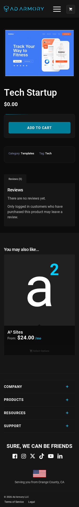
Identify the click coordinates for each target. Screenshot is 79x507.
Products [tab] (14, 399)
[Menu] (55, 9)
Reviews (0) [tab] (15, 179)
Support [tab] (12, 425)
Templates (27, 153)
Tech (48, 153)
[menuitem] (55, 9)
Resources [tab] (15, 412)
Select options (40, 350)
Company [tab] (13, 386)
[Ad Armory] (32, 9)
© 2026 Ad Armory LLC (16, 496)
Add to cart (39, 127)
